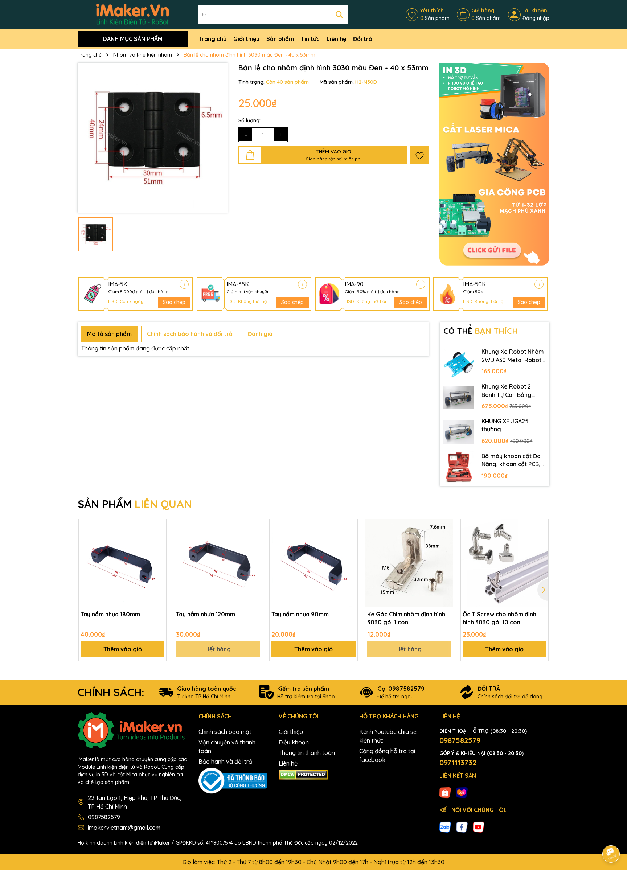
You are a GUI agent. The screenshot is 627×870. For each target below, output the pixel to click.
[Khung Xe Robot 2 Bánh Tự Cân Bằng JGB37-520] (459, 397)
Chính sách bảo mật (224, 731)
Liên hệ (336, 38)
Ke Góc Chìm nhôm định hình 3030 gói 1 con (406, 618)
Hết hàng (218, 649)
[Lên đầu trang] (611, 833)
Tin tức (310, 38)
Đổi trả (362, 38)
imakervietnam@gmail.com (124, 827)
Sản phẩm (280, 38)
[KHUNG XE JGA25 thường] (459, 432)
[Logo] (132, 14)
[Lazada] (462, 792)
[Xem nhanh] (158, 552)
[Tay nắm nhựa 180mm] (122, 563)
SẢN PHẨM (135, 504)
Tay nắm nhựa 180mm (110, 614)
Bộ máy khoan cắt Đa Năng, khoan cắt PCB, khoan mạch (511, 460)
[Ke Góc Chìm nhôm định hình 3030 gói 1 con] (409, 563)
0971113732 (457, 762)
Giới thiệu (246, 38)
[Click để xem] (152, 137)
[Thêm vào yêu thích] (419, 155)
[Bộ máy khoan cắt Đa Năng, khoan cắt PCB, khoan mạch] (459, 467)
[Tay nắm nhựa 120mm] (218, 563)
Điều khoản (294, 742)
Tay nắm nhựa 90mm (300, 614)
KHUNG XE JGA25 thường (505, 425)
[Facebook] (462, 826)
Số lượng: (249, 120)
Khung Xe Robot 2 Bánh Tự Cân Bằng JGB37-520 (506, 391)
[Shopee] (445, 792)
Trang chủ (212, 38)
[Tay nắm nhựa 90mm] (313, 563)
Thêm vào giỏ (122, 649)
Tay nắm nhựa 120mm (205, 614)
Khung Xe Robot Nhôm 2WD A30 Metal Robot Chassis (512, 356)
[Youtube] (478, 826)
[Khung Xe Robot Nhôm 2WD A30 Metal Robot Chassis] (459, 362)
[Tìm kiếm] (339, 14)
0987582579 (104, 817)
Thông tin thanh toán (307, 752)
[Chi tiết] (184, 284)
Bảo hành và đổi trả (225, 761)
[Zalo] (445, 826)
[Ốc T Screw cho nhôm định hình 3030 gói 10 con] (504, 563)
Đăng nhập (535, 18)
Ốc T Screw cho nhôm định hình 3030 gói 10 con (499, 618)
